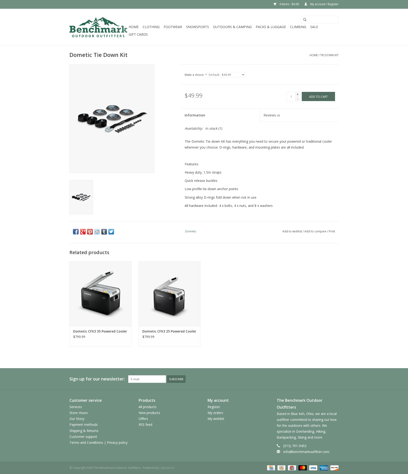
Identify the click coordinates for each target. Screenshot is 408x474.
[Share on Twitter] (111, 232)
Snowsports (197, 27)
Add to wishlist (292, 231)
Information (195, 115)
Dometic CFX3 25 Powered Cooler (169, 331)
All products (148, 407)
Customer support (83, 436)
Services (75, 407)
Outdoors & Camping (232, 27)
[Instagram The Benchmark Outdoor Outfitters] (335, 379)
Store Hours (78, 412)
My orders (215, 412)
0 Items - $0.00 (289, 4)
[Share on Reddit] (97, 232)
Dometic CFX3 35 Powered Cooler (100, 331)
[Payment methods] (270, 467)
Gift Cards (138, 34)
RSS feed (145, 424)
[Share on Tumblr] (104, 232)
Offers (143, 418)
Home (134, 27)
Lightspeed (167, 468)
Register (214, 407)
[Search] (305, 20)
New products (149, 412)
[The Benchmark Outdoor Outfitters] (98, 27)
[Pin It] (90, 232)
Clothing (151, 27)
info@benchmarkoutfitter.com (306, 451)
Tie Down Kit (329, 55)
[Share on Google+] (83, 232)
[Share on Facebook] (76, 232)
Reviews (272, 115)
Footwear (173, 27)
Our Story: (77, 418)
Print (332, 231)
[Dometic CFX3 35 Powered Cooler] (100, 293)
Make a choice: (196, 75)
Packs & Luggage (271, 27)
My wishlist (216, 418)
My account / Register (324, 4)
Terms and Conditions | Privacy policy (98, 442)
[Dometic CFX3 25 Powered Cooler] (170, 293)
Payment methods (83, 424)
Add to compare (315, 231)
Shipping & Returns (83, 430)
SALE (314, 27)
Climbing (298, 27)
